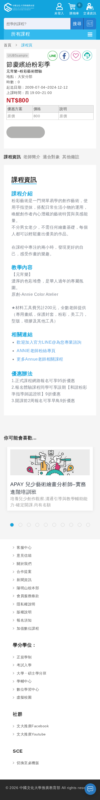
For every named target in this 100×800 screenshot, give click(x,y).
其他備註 (70, 157)
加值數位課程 (28, 628)
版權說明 (24, 612)
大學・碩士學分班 (31, 673)
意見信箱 (24, 555)
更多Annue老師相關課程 (40, 359)
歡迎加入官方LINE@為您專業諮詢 (49, 342)
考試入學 (24, 665)
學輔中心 (24, 681)
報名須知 (24, 620)
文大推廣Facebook (33, 726)
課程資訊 (12, 157)
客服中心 (24, 547)
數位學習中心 (28, 689)
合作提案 (24, 572)
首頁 (8, 45)
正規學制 (24, 657)
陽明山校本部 (28, 588)
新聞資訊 (24, 580)
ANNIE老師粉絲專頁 (36, 351)
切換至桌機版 (28, 763)
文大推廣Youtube (31, 734)
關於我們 (24, 564)
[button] (12, 525)
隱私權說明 (26, 604)
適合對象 (51, 157)
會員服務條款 (28, 596)
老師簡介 (31, 157)
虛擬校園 (24, 697)
